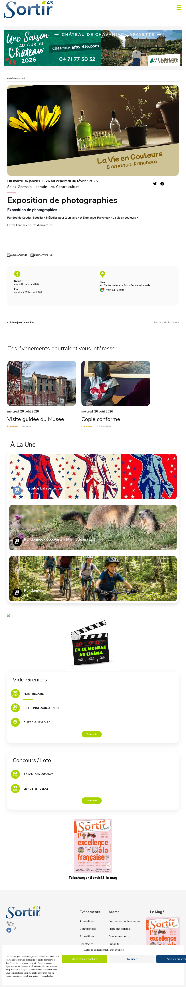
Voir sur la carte (115, 290)
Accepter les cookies (84, 959)
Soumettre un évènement (124, 921)
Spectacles (86, 944)
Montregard (33, 694)
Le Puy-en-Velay (35, 789)
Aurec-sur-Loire (36, 722)
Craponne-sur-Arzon (41, 708)
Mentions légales (119, 929)
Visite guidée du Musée (35, 419)
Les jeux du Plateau (166, 322)
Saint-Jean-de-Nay (38, 774)
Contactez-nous (118, 936)
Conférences (88, 929)
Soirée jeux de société (20, 322)
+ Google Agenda (17, 255)
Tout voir (91, 734)
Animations (87, 921)
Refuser (132, 959)
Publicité (114, 944)
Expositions (87, 936)
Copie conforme (100, 419)
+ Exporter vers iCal (42, 255)
